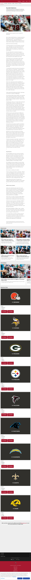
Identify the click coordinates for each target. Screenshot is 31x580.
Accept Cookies (20, 578)
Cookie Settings (3, 578)
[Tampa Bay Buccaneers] (15, 563)
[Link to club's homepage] (2, 1)
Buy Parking (11, 311)
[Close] (30, 573)
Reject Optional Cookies (26, 578)
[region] (15, 576)
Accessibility (15, 569)
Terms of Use (15, 568)
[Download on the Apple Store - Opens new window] (12, 559)
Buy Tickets (4, 311)
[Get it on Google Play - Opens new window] (18, 560)
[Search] (28, 1)
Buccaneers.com (24, 523)
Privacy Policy (14, 576)
